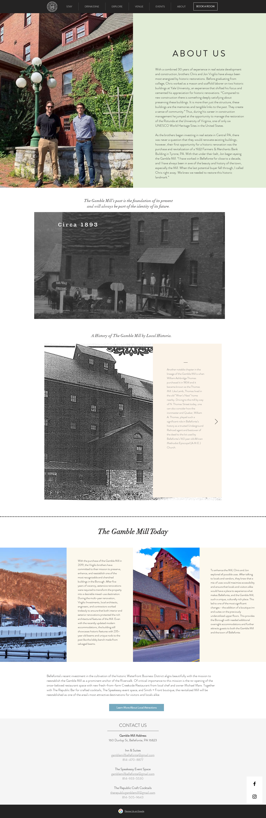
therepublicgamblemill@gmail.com (132, 792)
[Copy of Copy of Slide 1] (132, 494)
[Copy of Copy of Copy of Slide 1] (137, 494)
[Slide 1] (129, 494)
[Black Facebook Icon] (254, 784)
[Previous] (49, 422)
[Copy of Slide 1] (125, 494)
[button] (92, 6)
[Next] (216, 422)
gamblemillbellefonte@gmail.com (133, 755)
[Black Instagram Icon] (254, 796)
